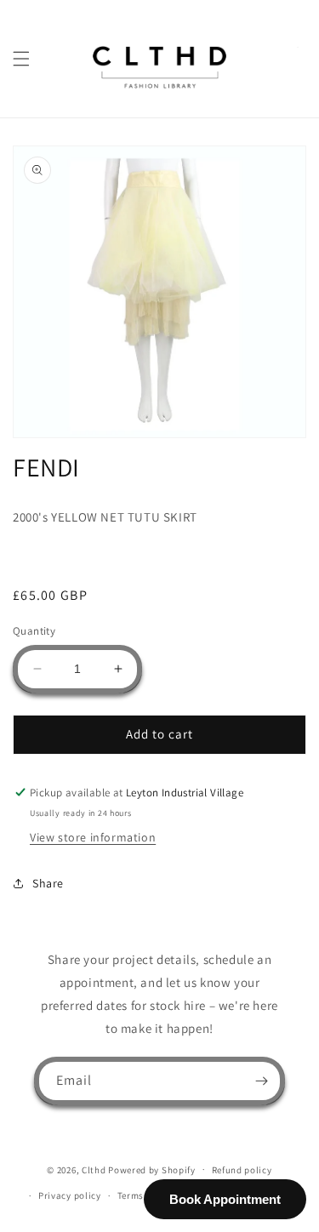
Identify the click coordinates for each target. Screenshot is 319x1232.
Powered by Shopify (152, 1169)
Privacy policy (69, 1195)
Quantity (34, 631)
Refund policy (242, 1170)
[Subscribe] (261, 1081)
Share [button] (48, 883)
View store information (93, 837)
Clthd (94, 1169)
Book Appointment (225, 1199)
